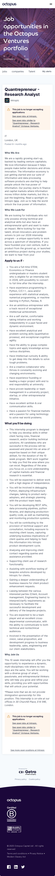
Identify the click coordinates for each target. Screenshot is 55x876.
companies (18, 71)
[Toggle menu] (51, 4)
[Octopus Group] (9, 4)
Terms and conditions (17, 853)
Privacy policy (21, 779)
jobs (4, 71)
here (16, 200)
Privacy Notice (36, 853)
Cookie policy (34, 779)
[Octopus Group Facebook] (9, 867)
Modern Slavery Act (16, 856)
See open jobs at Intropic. (24, 116)
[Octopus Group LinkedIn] (16, 867)
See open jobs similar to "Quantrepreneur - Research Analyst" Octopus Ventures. (26, 123)
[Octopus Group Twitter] (23, 867)
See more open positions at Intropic (28, 750)
